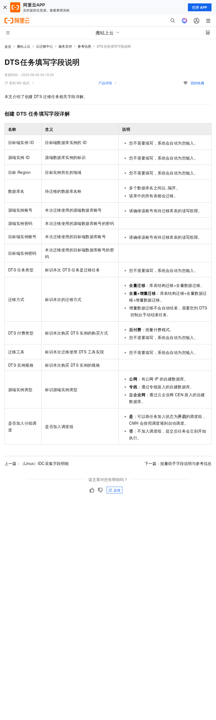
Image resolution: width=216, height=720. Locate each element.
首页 (7, 46)
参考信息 (84, 46)
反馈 (117, 490)
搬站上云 (23, 46)
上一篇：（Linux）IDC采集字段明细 (36, 463)
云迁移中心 (44, 46)
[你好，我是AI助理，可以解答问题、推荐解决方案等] (184, 20)
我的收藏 (197, 82)
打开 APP (199, 7)
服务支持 (65, 46)
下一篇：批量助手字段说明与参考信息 (178, 463)
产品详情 (105, 82)
